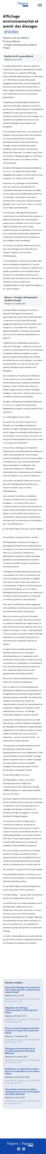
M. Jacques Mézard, (25, 56)
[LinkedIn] (18, 1149)
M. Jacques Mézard (11, 41)
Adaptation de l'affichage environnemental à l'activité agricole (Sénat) (21, 1010)
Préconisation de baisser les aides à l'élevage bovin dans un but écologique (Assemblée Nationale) (22, 1091)
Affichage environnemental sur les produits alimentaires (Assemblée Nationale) (20, 1050)
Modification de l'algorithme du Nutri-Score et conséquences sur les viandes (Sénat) (22, 1071)
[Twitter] (23, 1149)
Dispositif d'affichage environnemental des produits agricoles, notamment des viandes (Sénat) (22, 989)
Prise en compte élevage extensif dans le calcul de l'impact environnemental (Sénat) (22, 1030)
